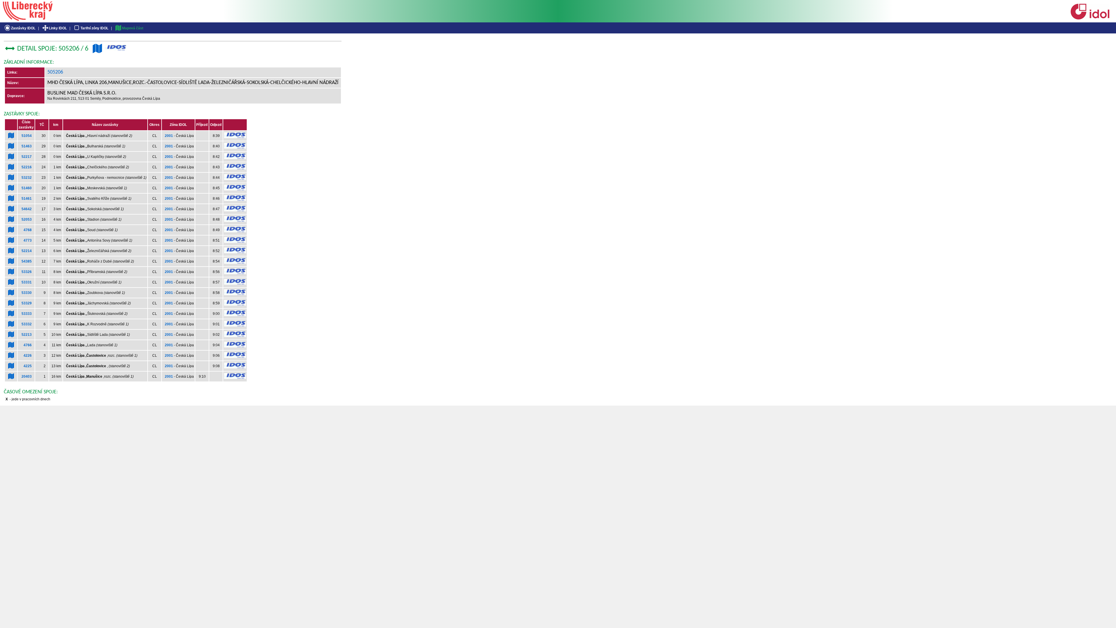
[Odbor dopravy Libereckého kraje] (28, 19)
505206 (55, 72)
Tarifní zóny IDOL (94, 28)
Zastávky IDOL (23, 28)
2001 (169, 136)
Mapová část (132, 28)
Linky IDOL (58, 28)
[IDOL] (1090, 18)
